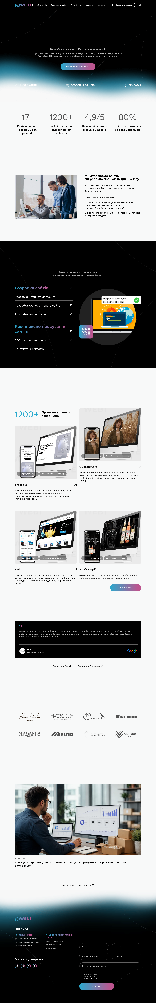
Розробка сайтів (39, 5)
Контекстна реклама (54, 945)
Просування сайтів (58, 5)
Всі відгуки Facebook (89, 666)
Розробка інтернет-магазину (53, 474)
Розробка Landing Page (115, 558)
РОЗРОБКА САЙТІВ (83, 85)
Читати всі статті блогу (76, 885)
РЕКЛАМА (134, 85)
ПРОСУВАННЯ (28, 85)
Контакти (101, 5)
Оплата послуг (51, 948)
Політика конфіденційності (91, 978)
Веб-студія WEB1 (110, 998)
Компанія (89, 5)
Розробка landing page (23, 945)
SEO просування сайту (27, 474)
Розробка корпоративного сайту (27, 942)
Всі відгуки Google (63, 666)
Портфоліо (76, 5)
